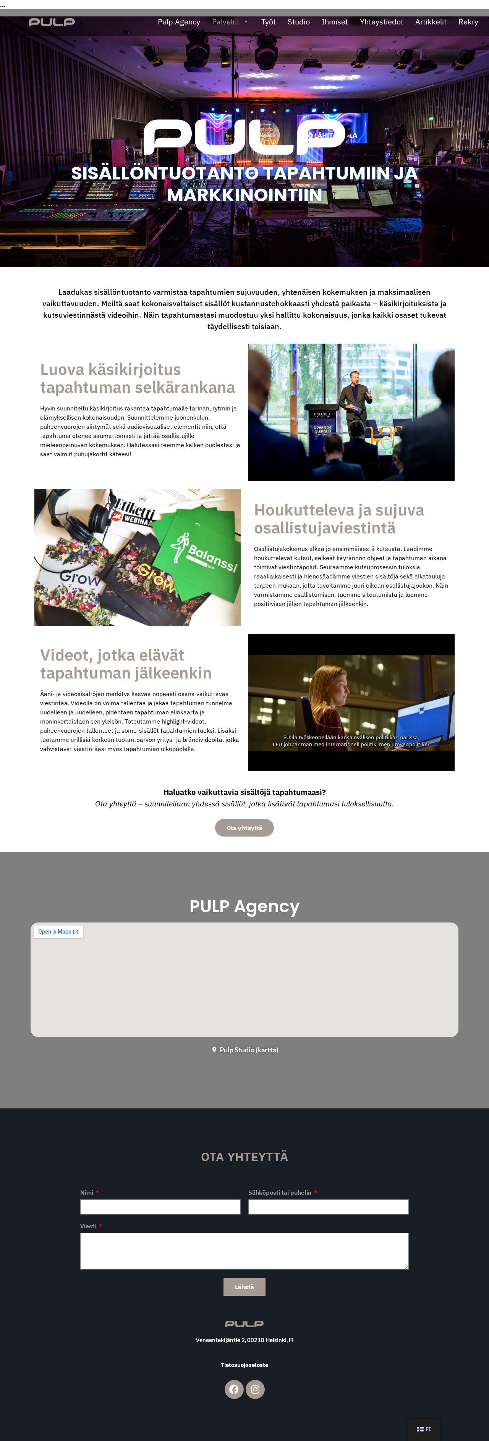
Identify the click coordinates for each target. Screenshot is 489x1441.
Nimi (87, 1192)
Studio (299, 21)
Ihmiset (335, 21)
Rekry (468, 21)
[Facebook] (234, 1389)
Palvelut (226, 21)
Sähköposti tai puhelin (280, 1192)
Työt (268, 21)
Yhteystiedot (381, 21)
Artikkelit (431, 21)
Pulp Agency (179, 21)
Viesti (88, 1226)
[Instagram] (255, 1389)
